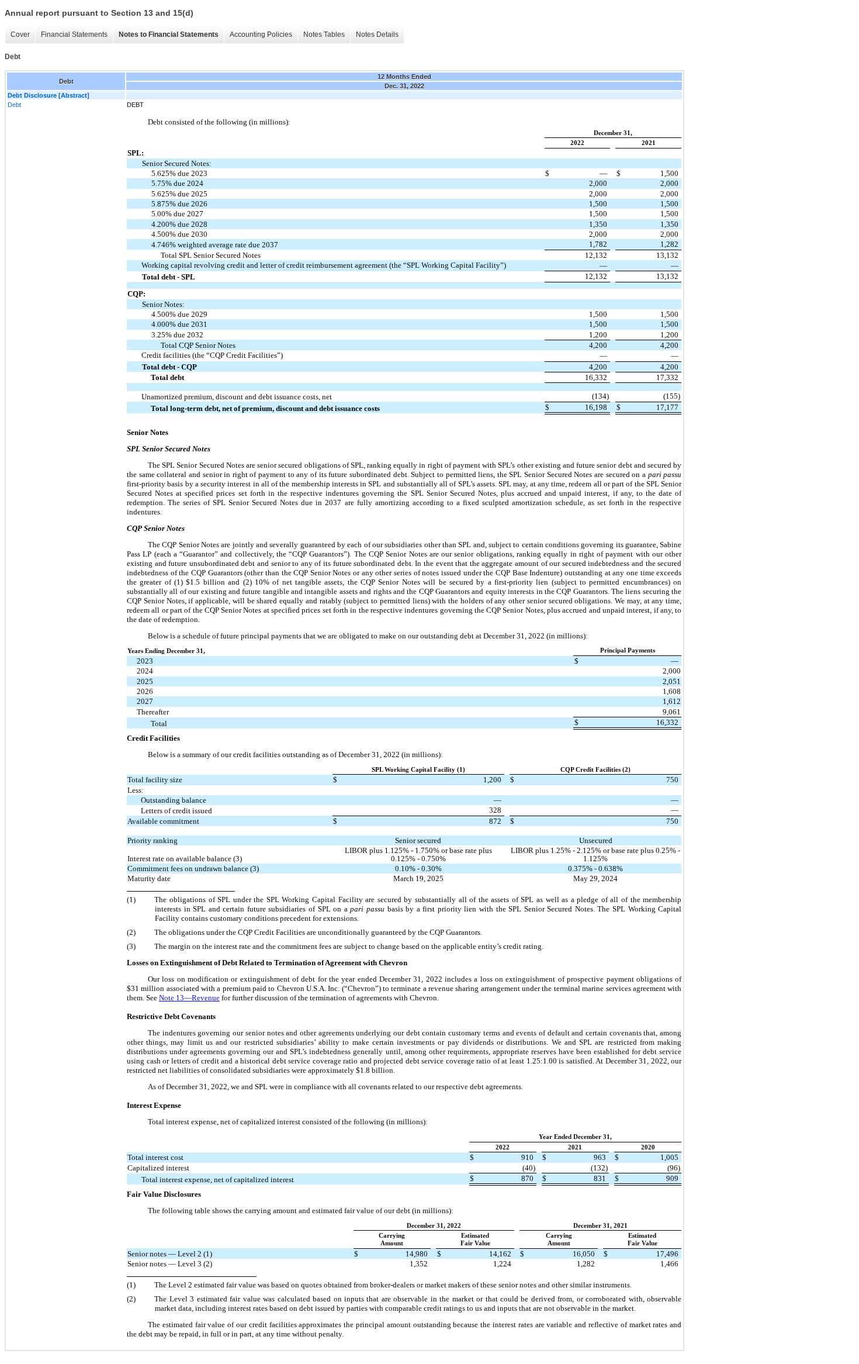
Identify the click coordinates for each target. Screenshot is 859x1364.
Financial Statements (74, 34)
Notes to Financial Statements (169, 34)
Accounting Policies (261, 34)
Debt (14, 104)
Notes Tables (324, 34)
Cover (20, 34)
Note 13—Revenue (189, 997)
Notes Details (377, 34)
